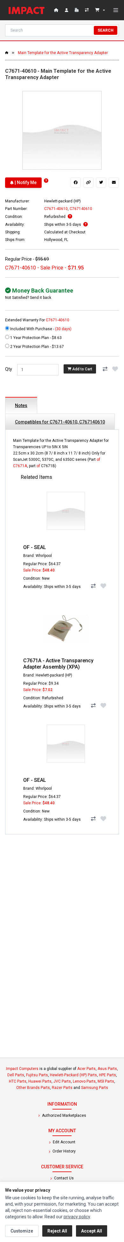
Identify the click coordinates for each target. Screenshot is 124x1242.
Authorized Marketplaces (63, 1115)
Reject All (57, 1230)
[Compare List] (87, 10)
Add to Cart (81, 369)
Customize (21, 1230)
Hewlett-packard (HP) (62, 201)
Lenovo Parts (84, 1081)
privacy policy (77, 1216)
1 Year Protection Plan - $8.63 (35, 338)
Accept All (91, 1230)
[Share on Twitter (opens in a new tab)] (101, 182)
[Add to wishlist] (115, 369)
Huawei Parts (40, 1081)
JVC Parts (62, 1081)
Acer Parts (86, 1068)
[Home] (28, 10)
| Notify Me (25, 182)
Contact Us (63, 1178)
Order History (64, 1151)
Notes (21, 405)
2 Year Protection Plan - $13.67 (36, 346)
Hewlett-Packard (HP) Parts (73, 1075)
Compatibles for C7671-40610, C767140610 (60, 421)
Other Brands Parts (33, 1087)
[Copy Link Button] (88, 182)
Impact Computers (22, 1068)
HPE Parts (107, 1075)
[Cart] (100, 10)
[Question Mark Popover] (46, 180)
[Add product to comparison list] (105, 369)
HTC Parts (17, 1081)
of (98, 459)
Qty (8, 369)
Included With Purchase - (40, 329)
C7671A (20, 466)
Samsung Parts (94, 1087)
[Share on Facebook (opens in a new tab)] (76, 182)
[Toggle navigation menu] (116, 10)
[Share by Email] (114, 182)
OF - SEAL (34, 547)
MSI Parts (106, 1081)
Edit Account (63, 1142)
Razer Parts (62, 1087)
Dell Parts (15, 1075)
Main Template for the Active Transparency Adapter (63, 53)
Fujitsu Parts (37, 1075)
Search (106, 30)
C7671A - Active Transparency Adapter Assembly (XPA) (58, 664)
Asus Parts (107, 1068)
